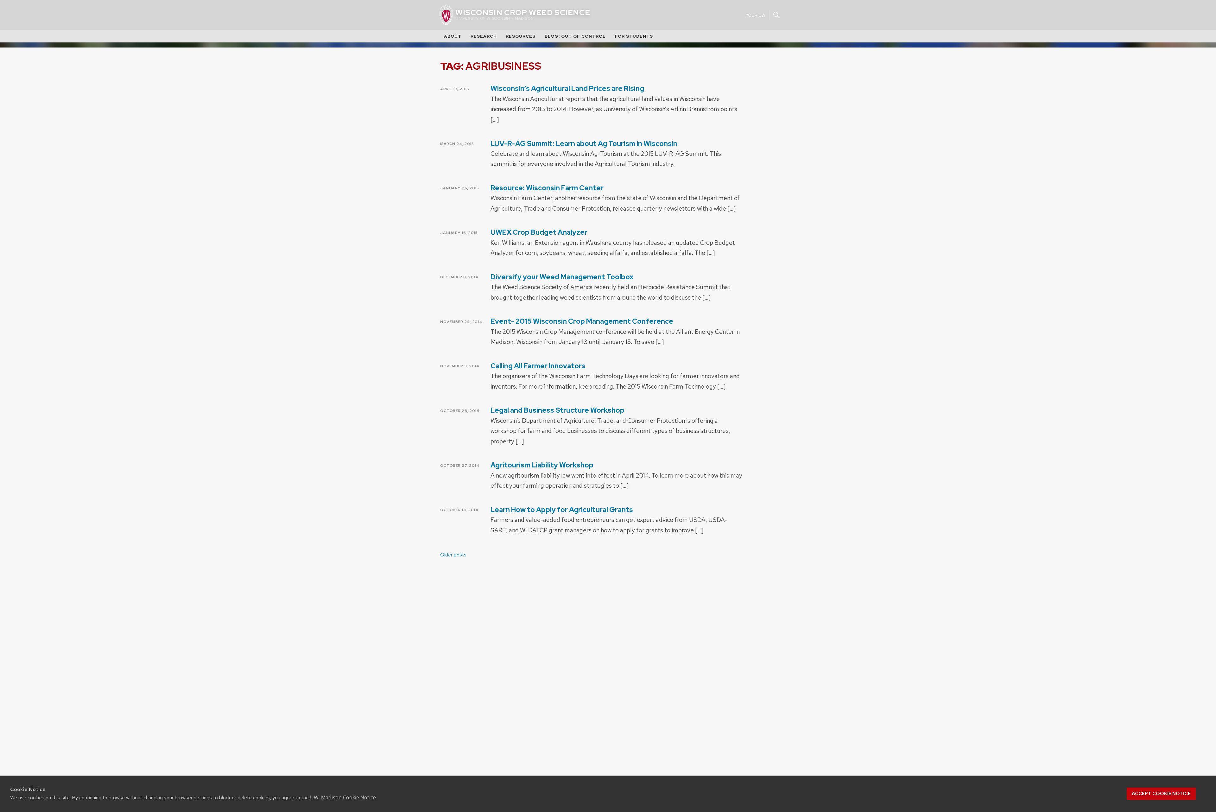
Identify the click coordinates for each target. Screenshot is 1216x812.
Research (484, 36)
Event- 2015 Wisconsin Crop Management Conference (582, 321)
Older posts (453, 554)
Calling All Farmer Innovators (538, 366)
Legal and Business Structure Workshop (557, 410)
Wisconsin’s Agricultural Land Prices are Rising (567, 88)
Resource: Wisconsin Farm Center (547, 188)
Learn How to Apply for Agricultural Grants (562, 509)
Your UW (755, 15)
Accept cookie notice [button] (1161, 793)
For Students (634, 36)
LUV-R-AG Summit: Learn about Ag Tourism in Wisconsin (584, 143)
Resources (520, 36)
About (452, 36)
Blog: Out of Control (575, 36)
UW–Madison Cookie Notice (343, 797)
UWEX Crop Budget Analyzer (539, 232)
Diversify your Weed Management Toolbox (562, 277)
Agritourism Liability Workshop (542, 465)
